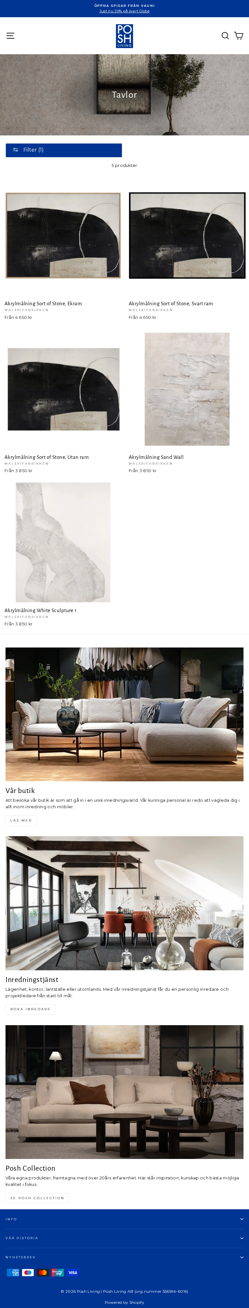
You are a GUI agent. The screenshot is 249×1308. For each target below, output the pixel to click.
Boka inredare (30, 1009)
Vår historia (22, 1238)
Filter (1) (33, 150)
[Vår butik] (124, 715)
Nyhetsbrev (21, 1257)
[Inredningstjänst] (124, 903)
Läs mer (21, 820)
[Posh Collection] (124, 1092)
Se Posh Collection (37, 1198)
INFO (11, 1219)
